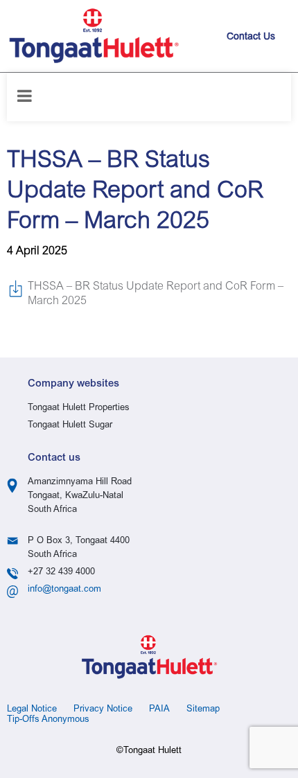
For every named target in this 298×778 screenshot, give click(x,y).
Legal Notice (32, 709)
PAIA (159, 709)
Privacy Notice (102, 709)
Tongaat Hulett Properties (79, 408)
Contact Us (251, 37)
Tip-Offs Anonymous (48, 720)
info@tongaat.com (64, 589)
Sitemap (203, 709)
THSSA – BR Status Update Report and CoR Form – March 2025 (155, 294)
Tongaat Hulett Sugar (70, 425)
